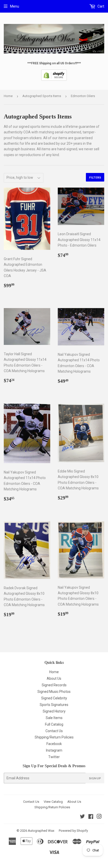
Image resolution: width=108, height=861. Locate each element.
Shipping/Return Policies (54, 737)
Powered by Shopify (73, 831)
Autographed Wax (41, 831)
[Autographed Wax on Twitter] (82, 817)
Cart (100, 6)
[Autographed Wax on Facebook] (90, 817)
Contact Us (54, 731)
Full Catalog (54, 724)
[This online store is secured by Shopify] (54, 79)
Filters (95, 177)
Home (8, 96)
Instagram (54, 750)
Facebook (54, 744)
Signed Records (54, 685)
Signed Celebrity (54, 698)
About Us (54, 678)
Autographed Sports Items (41, 96)
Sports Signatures (54, 705)
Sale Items (54, 718)
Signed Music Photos (54, 692)
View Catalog (53, 802)
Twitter (54, 757)
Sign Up (95, 778)
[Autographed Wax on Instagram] (99, 817)
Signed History (54, 711)
